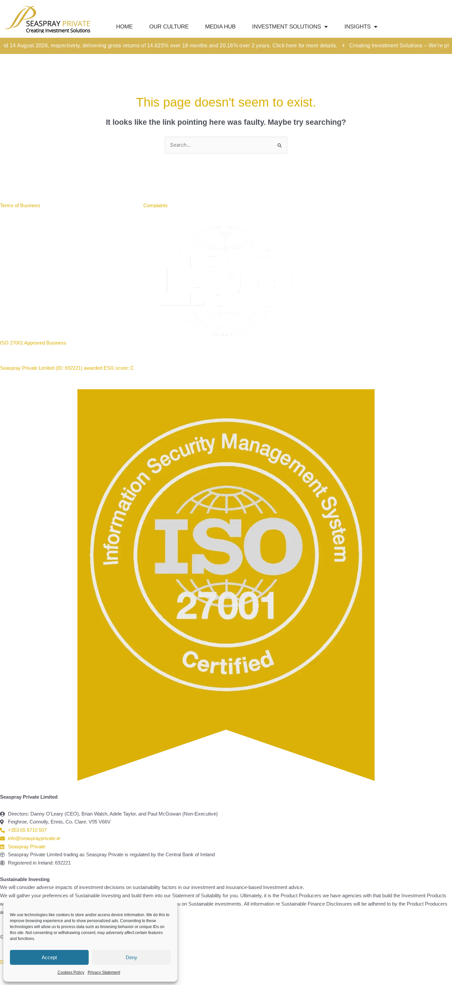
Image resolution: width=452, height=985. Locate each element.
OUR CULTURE (169, 26)
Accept (49, 957)
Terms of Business (21, 205)
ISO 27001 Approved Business (33, 343)
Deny (131, 957)
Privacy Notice (118, 205)
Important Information (71, 205)
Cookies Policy (71, 972)
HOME (124, 26)
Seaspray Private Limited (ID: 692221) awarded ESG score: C (67, 368)
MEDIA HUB (220, 26)
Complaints (155, 205)
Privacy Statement (104, 972)
